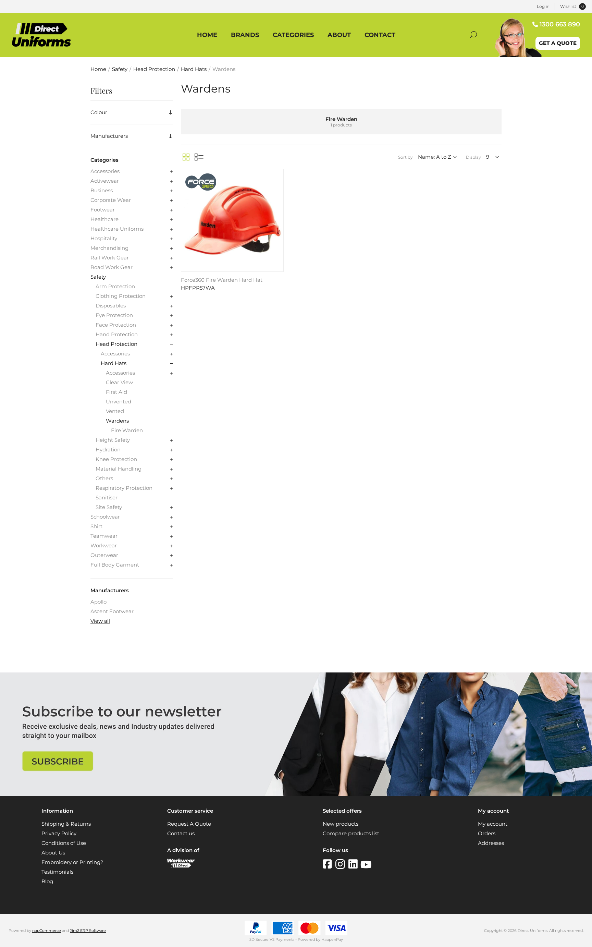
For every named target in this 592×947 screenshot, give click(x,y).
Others (104, 478)
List (199, 157)
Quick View (277, 176)
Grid (186, 157)
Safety (98, 277)
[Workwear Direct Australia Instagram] (341, 864)
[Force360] (200, 182)
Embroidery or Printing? (72, 862)
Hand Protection (117, 334)
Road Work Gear (111, 267)
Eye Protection (114, 315)
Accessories (105, 171)
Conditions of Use (63, 843)
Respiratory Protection (124, 488)
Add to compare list (277, 186)
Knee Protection (116, 459)
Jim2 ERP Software (88, 930)
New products (340, 824)
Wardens (117, 421)
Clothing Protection (121, 296)
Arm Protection (115, 286)
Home (98, 69)
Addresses (491, 843)
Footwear (102, 210)
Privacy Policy (58, 833)
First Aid (116, 392)
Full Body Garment (114, 565)
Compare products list (351, 833)
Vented (115, 411)
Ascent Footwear (112, 611)
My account (492, 824)
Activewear (104, 181)
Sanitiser (107, 498)
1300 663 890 (560, 24)
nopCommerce (46, 930)
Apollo (98, 602)
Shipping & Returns (66, 824)
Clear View (119, 382)
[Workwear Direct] (181, 866)
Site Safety (109, 507)
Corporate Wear (110, 200)
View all (100, 621)
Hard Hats (113, 363)
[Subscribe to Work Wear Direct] (296, 794)
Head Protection (116, 344)
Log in (543, 6)
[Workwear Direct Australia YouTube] (365, 864)
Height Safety (113, 440)
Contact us (181, 833)
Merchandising (109, 248)
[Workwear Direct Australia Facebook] (329, 864)
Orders (486, 833)
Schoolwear (105, 517)
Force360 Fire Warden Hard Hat (221, 280)
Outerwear (104, 555)
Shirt (96, 526)
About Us (53, 853)
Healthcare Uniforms (117, 229)
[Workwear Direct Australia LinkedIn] (354, 864)
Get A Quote (558, 43)
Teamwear (104, 536)
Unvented (118, 402)
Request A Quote (189, 824)
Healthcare (104, 219)
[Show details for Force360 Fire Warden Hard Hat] (232, 220)
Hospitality (103, 238)
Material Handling (118, 469)
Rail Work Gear (109, 258)
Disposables (111, 306)
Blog (47, 881)
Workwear (103, 546)
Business (101, 190)
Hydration (108, 450)
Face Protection (116, 325)
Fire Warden (127, 430)
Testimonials (57, 872)
